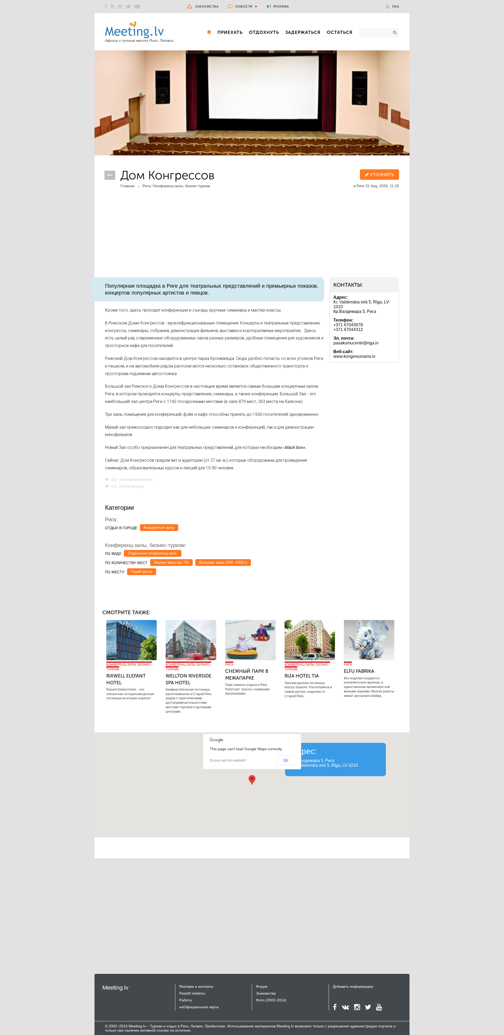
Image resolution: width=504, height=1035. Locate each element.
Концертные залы (159, 527)
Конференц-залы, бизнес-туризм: (145, 545)
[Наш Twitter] (128, 6)
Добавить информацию (353, 986)
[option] (252, 102)
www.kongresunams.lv (354, 356)
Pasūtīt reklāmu (192, 993)
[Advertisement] (252, 238)
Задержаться (303, 32)
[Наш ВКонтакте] (112, 6)
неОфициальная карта (199, 1007)
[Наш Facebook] (106, 6)
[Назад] (109, 175)
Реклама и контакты (196, 986)
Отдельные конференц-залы (152, 553)
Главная (127, 186)
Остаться (340, 32)
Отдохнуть (264, 32)
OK (285, 760)
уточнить (381, 174)
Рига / (148, 186)
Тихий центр (141, 571)
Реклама (280, 6)
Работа (185, 1000)
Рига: (111, 519)
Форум (261, 986)
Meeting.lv (115, 987)
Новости (244, 6)
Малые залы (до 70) (171, 562)
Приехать (230, 32)
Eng (395, 6)
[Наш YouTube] (137, 6)
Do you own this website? (228, 760)
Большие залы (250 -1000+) (223, 562)
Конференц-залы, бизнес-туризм (182, 186)
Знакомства (206, 6)
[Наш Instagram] (120, 6)
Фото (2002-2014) (271, 1000)
